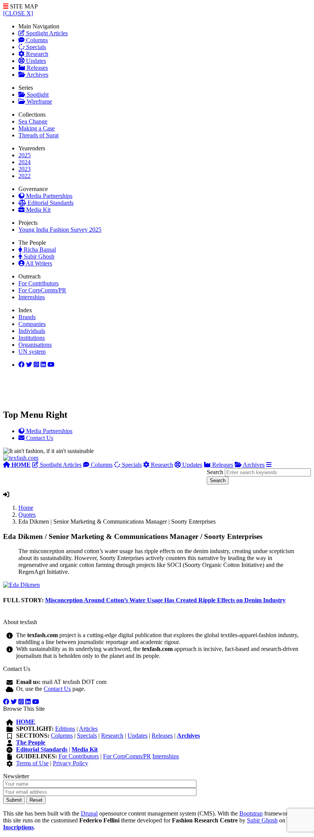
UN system (32, 351)
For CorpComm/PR (42, 290)
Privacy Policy (70, 763)
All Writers (38, 263)
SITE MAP (23, 6)
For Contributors (38, 283)
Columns (36, 40)
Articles (88, 728)
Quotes (27, 514)
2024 (24, 162)
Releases (36, 67)
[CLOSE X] (18, 13)
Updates (35, 61)
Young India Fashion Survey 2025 (59, 229)
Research (36, 54)
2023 (24, 169)
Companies (32, 324)
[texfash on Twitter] (29, 364)
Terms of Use (32, 763)
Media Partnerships (48, 196)
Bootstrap (251, 813)
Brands (27, 317)
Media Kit (38, 209)
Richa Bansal (39, 249)
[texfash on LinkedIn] (36, 364)
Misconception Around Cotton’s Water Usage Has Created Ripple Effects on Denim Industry (165, 600)
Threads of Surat (38, 135)
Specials (35, 47)
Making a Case (36, 128)
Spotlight (37, 94)
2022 (24, 176)
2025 (24, 155)
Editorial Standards (50, 202)
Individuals (31, 331)
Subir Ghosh (38, 256)
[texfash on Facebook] (21, 364)
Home (25, 507)
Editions (65, 728)
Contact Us (57, 688)
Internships (31, 297)
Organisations (35, 344)
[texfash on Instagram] (50, 364)
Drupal (89, 813)
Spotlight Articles (46, 33)
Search (215, 472)
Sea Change (32, 121)
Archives (36, 74)
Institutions (31, 337)
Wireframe (38, 101)
